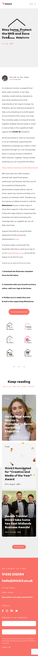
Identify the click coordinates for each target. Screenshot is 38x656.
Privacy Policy (8, 588)
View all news (19, 547)
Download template (19, 312)
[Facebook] (3, 611)
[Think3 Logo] (7, 5)
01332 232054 (13, 574)
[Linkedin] (11, 611)
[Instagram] (7, 611)
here (17, 239)
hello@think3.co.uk (15, 253)
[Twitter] (16, 611)
